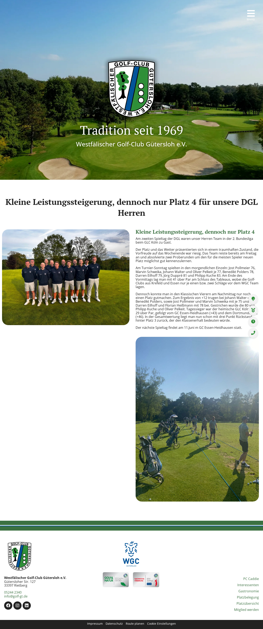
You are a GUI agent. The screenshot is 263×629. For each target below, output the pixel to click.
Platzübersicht (247, 603)
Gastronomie (248, 591)
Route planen (135, 623)
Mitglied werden (246, 609)
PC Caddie (251, 578)
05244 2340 (13, 592)
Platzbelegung (248, 597)
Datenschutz (114, 623)
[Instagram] (17, 605)
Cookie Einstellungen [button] (161, 623)
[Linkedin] (27, 605)
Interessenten (248, 585)
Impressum (95, 623)
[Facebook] (8, 605)
